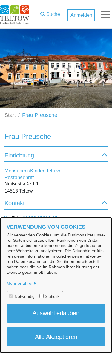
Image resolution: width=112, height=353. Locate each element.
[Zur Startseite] (14, 14)
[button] (50, 13)
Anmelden (81, 15)
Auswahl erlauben (56, 313)
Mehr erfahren (20, 283)
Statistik (52, 296)
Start (10, 115)
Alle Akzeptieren (56, 337)
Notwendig (25, 296)
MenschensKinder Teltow (32, 171)
